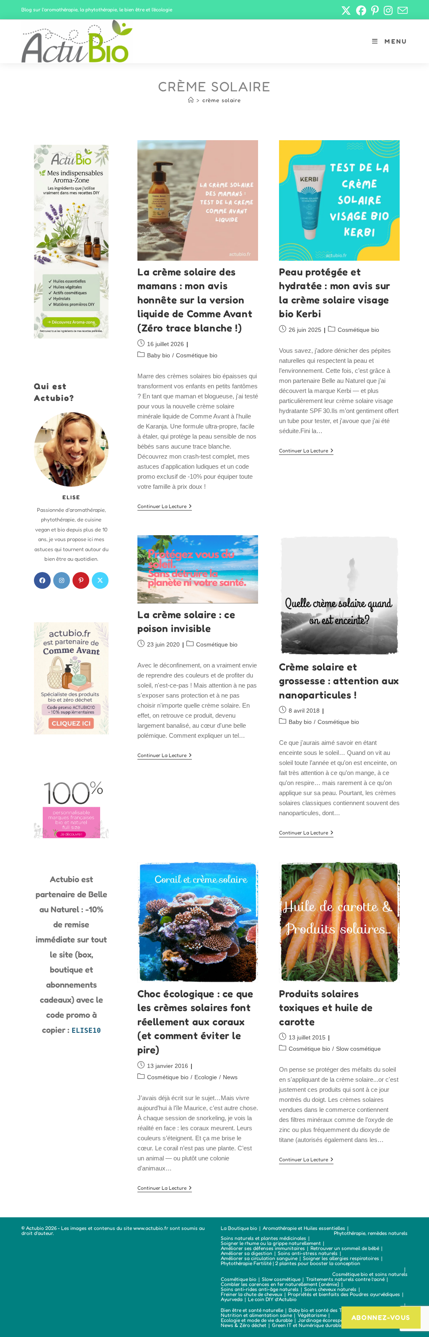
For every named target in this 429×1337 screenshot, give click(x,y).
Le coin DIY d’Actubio (272, 1299)
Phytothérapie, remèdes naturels (371, 1233)
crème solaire (221, 100)
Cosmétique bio (196, 355)
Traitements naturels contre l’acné (345, 1279)
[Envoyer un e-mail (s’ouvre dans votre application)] (401, 10)
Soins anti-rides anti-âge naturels (260, 1289)
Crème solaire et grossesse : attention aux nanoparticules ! (339, 681)
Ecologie (205, 1077)
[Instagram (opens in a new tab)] (388, 10)
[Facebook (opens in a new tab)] (361, 10)
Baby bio (158, 355)
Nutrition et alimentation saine (256, 1315)
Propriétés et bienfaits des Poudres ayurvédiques (344, 1294)
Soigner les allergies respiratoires (341, 1258)
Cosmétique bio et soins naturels (370, 1274)
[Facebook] (42, 580)
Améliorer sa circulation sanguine (259, 1258)
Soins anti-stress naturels (308, 1253)
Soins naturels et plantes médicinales (263, 1238)
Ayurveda (232, 1299)
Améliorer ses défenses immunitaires (263, 1248)
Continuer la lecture (164, 507)
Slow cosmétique (358, 1048)
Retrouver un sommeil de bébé (344, 1248)
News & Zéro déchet (243, 1325)
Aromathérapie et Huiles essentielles (304, 1228)
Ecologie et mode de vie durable (256, 1320)
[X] (100, 580)
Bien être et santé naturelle (252, 1310)
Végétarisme (311, 1315)
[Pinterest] (80, 580)
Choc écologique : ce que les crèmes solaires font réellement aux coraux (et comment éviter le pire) (195, 1022)
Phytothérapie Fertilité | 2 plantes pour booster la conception (290, 1263)
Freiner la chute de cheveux (251, 1294)
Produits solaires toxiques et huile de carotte (326, 1008)
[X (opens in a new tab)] (346, 10)
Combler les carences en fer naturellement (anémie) (280, 1284)
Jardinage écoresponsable (328, 1320)
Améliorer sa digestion (246, 1253)
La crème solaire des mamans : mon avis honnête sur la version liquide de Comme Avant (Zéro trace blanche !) (194, 300)
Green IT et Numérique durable (307, 1325)
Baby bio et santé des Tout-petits (327, 1310)
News (230, 1077)
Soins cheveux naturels (330, 1289)
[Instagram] (61, 580)
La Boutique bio (239, 1228)
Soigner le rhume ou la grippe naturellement (271, 1243)
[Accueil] (191, 100)
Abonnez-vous (381, 1317)
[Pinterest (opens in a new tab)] (375, 10)
